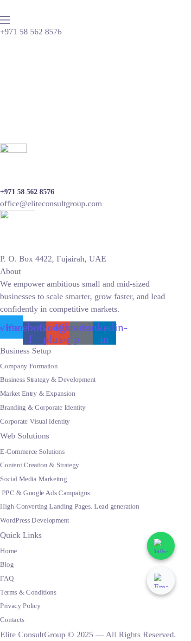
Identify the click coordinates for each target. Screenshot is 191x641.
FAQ (7, 578)
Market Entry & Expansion (37, 393)
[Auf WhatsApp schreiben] (161, 546)
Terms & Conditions (28, 591)
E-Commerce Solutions (32, 451)
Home (8, 550)
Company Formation (28, 365)
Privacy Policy (20, 605)
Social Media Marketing (33, 478)
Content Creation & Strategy (39, 465)
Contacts (12, 619)
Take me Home (25, 137)
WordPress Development (34, 519)
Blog (6, 564)
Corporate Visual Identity (35, 421)
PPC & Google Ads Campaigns (45, 492)
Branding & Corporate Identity (42, 407)
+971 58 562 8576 (31, 31)
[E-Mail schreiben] (161, 581)
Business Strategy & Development (48, 379)
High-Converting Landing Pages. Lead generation (69, 506)
